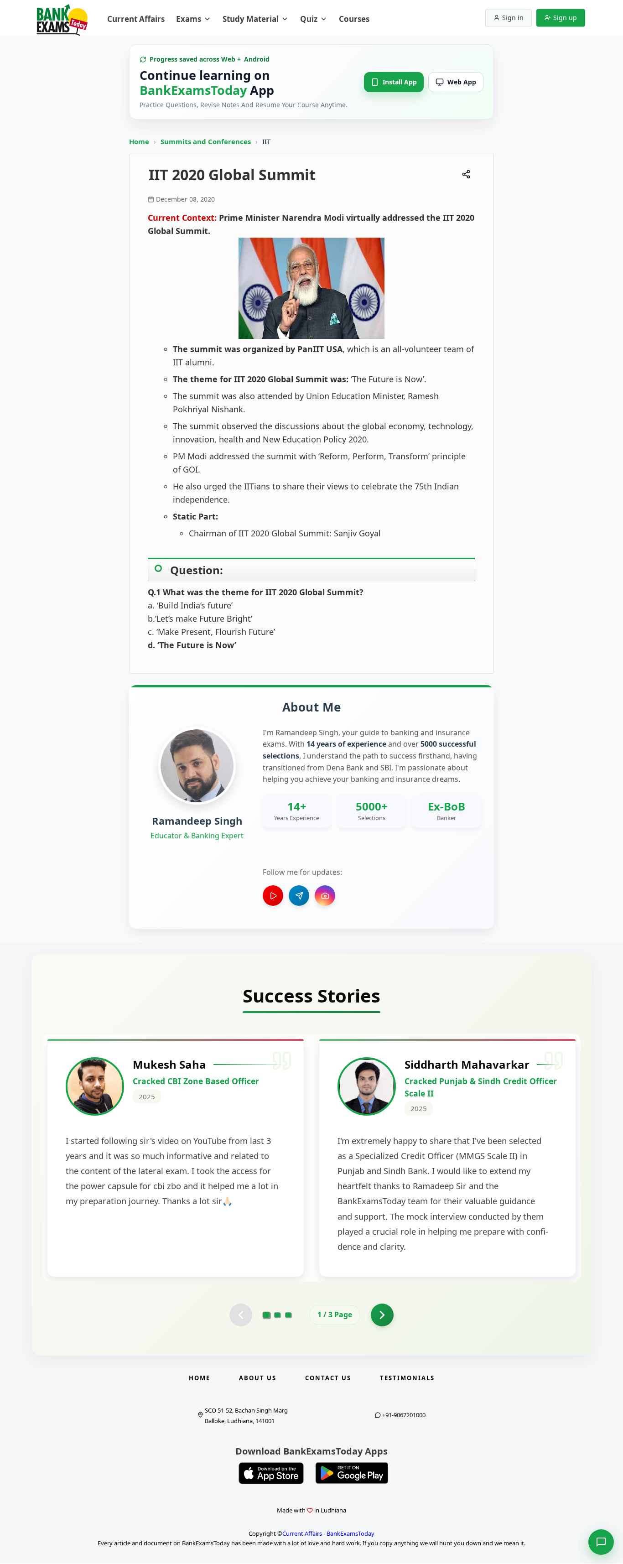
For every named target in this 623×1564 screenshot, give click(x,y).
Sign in (513, 17)
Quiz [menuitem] (308, 19)
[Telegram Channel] (299, 895)
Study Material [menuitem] (251, 19)
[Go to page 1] (266, 1315)
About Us (257, 1378)
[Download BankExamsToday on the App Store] (271, 1473)
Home (139, 141)
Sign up (565, 17)
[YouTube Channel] (273, 895)
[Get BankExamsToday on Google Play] (351, 1473)
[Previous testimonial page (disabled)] (240, 1315)
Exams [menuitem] (188, 19)
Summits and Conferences (207, 141)
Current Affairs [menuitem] (136, 19)
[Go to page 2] (277, 1315)
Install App (400, 82)
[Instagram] (325, 895)
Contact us (328, 1378)
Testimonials (407, 1378)
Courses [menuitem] (354, 19)
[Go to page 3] (288, 1315)
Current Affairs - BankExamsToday (328, 1533)
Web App (461, 82)
